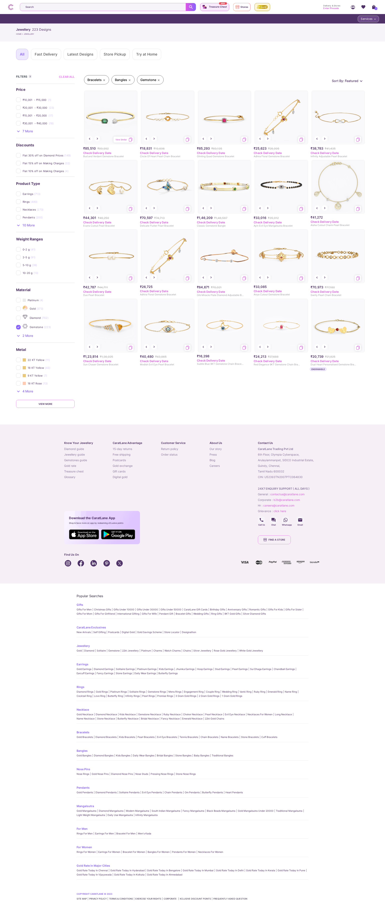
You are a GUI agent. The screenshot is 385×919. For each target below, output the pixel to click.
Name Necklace (86, 718)
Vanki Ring (245, 691)
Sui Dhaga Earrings (260, 669)
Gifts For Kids (275, 609)
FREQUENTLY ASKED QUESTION (230, 898)
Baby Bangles (201, 755)
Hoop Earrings (205, 669)
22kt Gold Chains (214, 718)
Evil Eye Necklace (235, 714)
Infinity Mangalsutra (146, 815)
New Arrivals (84, 632)
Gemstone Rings (157, 691)
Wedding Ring (229, 691)
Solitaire (101, 650)
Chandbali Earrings (284, 669)
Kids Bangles (123, 755)
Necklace (83, 709)
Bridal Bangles (165, 755)
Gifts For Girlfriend (105, 613)
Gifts (80, 604)
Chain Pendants (173, 792)
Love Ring (99, 695)
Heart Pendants (234, 792)
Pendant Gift (166, 613)
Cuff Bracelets (269, 737)
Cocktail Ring (84, 695)
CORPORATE (170, 898)
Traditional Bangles (222, 755)
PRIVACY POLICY (98, 898)
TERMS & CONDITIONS (121, 898)
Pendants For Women (184, 851)
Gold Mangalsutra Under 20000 (256, 810)
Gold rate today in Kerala (260, 870)
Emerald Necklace (192, 718)
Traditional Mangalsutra (289, 810)
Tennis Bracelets (188, 737)
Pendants (83, 787)
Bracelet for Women (134, 851)
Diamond (89, 650)
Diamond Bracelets (106, 737)
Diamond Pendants (106, 792)
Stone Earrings (124, 673)
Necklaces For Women (260, 714)
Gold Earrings (84, 669)
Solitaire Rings (137, 691)
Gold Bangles (84, 755)
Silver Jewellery (202, 650)
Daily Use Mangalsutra (120, 815)
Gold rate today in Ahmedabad (164, 874)
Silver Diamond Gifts (254, 613)
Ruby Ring (259, 691)
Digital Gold (128, 632)
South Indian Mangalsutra (166, 810)
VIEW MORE (45, 403)
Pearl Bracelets (146, 737)
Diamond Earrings (103, 669)
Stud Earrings (222, 669)
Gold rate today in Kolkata (129, 874)
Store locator (171, 632)
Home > (20, 34)
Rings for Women (86, 851)
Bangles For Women (159, 851)
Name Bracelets (230, 737)
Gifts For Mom (84, 613)
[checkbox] (49, 100)
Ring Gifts (216, 613)
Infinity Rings (132, 695)
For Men (82, 828)
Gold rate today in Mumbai (198, 870)
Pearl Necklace (213, 714)
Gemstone (114, 650)
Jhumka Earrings (185, 669)
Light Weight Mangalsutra (91, 815)
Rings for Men (85, 833)
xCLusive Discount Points (195, 898)
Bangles (82, 750)
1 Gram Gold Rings (232, 695)
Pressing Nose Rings (162, 773)
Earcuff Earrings (85, 673)
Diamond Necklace (106, 714)
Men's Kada (144, 833)
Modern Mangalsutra (137, 810)
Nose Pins (83, 769)
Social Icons (261, 520)
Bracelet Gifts (183, 613)
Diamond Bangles (103, 755)
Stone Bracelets (250, 737)
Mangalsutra (85, 806)
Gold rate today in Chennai (92, 870)
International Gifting (128, 613)
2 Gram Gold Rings (209, 695)
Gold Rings (102, 691)
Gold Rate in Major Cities (93, 865)
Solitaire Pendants (129, 792)
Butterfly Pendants (212, 792)
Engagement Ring (194, 691)
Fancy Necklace (170, 718)
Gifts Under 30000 (147, 609)
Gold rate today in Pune (291, 870)
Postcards (113, 632)
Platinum (146, 650)
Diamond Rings (85, 691)
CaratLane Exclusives (91, 627)
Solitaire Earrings (125, 669)
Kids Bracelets (127, 737)
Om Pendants (192, 792)
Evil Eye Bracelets (167, 737)
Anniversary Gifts (237, 609)
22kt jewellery (130, 650)
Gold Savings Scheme (149, 632)
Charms (157, 650)
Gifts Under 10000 (123, 609)
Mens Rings (174, 691)
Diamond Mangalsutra (111, 810)
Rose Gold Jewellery (225, 650)
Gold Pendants (85, 792)
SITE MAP (82, 898)
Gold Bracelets (85, 737)
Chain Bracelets (209, 737)
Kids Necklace (128, 714)
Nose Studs (141, 773)
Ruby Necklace (172, 714)
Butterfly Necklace (128, 718)
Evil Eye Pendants (152, 792)
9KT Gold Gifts (232, 613)
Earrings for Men (104, 833)
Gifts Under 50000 (170, 609)
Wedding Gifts (201, 613)
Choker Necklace (193, 714)
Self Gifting (99, 632)
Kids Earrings (166, 669)
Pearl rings (148, 695)
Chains (187, 650)
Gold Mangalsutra (86, 810)
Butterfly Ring (115, 695)
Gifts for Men (84, 609)
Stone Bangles (183, 755)
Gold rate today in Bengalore (163, 870)
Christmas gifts (102, 609)
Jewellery (83, 645)
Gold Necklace (85, 714)
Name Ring (291, 691)
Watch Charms (172, 650)
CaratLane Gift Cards (196, 609)
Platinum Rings (118, 691)
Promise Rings (165, 695)
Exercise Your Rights (148, 898)
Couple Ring (213, 691)
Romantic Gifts (257, 609)
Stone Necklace (106, 718)
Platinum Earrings (147, 669)
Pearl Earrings (240, 669)
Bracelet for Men (126, 833)
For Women (84, 847)
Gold (79, 650)
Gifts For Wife (149, 613)
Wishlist (363, 7)
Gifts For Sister (293, 609)
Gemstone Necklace (149, 714)
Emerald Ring (275, 691)
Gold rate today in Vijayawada (94, 874)
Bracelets (83, 732)
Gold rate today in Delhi (230, 870)
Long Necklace (283, 714)
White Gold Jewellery (251, 650)
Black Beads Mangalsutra (221, 810)
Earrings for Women (109, 851)
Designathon (189, 632)
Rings (80, 687)
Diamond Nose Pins (122, 773)
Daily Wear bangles (143, 755)
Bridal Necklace (150, 718)
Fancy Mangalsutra (193, 810)
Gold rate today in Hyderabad (127, 870)
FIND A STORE (276, 539)
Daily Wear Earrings (145, 673)
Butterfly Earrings (168, 673)
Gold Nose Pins (100, 773)
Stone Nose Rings (186, 773)
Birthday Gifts (217, 609)
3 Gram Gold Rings (185, 695)
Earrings (82, 664)
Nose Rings (83, 773)
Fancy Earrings (105, 673)
